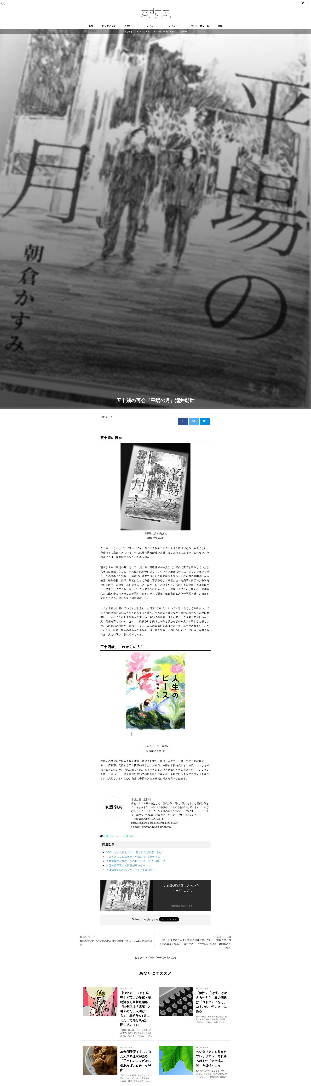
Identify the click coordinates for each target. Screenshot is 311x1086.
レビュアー (174, 26)
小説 (106, 836)
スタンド (128, 26)
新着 (91, 26)
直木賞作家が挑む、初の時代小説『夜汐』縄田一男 (136, 861)
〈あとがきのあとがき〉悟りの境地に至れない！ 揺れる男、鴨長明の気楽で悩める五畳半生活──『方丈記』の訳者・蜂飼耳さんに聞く (195, 944)
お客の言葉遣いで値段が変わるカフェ (128, 865)
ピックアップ (109, 26)
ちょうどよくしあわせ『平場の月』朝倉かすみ (133, 856)
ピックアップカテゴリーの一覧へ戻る (155, 957)
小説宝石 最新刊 (141, 799)
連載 (220, 26)
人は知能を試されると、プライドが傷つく (131, 869)
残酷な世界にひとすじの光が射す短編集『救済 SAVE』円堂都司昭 (116, 941)
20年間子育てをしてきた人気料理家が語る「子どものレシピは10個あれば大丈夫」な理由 (135, 1061)
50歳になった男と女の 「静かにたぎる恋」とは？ (135, 852)
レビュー (151, 26)
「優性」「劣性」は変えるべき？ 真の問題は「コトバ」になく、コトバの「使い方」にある (211, 1002)
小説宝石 (128, 836)
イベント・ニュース (199, 26)
